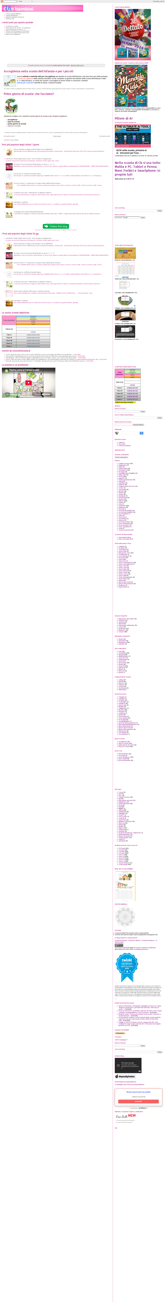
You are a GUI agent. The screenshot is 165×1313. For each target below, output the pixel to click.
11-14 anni (122, 848)
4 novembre (123, 549)
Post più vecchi (105, 136)
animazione (122, 811)
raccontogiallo (124, 514)
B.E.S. (120, 795)
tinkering (122, 689)
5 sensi (121, 792)
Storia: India (123, 575)
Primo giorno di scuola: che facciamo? (29, 93)
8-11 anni (12, 132)
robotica (121, 685)
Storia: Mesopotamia (125, 577)
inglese (121, 828)
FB (130, 179)
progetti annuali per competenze (130, 833)
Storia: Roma (123, 579)
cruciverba (122, 489)
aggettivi (122, 478)
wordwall (122, 841)
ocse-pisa (122, 755)
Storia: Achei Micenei (126, 564)
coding (121, 680)
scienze (121, 632)
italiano (121, 501)
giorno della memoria (126, 583)
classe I (34, 88)
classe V (51, 132)
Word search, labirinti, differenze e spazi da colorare (32, 291)
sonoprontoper (124, 837)
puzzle (121, 672)
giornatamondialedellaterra (128, 724)
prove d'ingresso (124, 757)
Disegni (121, 654)
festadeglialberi (124, 721)
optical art (122, 667)
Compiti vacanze (124, 463)
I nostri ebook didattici (13, 14)
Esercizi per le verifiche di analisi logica (27, 174)
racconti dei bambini (125, 510)
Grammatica (122, 470)
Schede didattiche (12, 15)
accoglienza (18, 88)
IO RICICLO (122, 620)
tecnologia (122, 688)
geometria (122, 640)
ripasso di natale (124, 836)
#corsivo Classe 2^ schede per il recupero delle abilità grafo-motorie (37, 183)
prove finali (123, 758)
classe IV (46, 132)
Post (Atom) (14, 140)
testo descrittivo (124, 522)
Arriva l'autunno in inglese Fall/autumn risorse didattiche (33, 149)
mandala (121, 831)
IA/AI (120, 805)
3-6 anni (6, 88)
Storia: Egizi (123, 569)
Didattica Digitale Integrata (15, 17)
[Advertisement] (56, 49)
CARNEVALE (122, 708)
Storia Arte (122, 561)
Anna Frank (122, 551)
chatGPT (121, 815)
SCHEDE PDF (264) (132, 390)
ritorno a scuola (70, 88)
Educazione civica (125, 553)
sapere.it (122, 442)
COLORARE (122, 653)
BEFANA (121, 706)
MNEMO (121, 808)
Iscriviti (138, 1101)
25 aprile (122, 548)
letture (121, 502)
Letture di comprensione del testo (17, 32)
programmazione (124, 834)
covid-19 (121, 818)
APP (120, 794)
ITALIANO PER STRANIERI (127, 473)
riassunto (122, 517)
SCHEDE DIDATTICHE (33, 334)
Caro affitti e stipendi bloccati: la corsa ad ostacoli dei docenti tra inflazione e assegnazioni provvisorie (41, 356)
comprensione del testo (127, 486)
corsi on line (123, 816)
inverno (121, 499)
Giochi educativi (47, 88)
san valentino (123, 734)
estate (121, 494)
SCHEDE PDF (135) (132, 399)
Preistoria (122, 557)
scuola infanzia (80, 88)
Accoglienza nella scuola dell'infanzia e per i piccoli (38, 71)
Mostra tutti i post (77, 65)
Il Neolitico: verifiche (21, 202)
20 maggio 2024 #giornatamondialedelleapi (28, 212)
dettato (121, 491)
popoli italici (123, 587)
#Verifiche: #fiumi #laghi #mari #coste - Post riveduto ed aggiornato (28, 159)
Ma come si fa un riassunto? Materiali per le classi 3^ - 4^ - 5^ (34, 164)
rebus (121, 515)
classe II (39, 88)
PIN (128, 179)
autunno (121, 484)
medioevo (122, 585)
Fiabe (120, 467)
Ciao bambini (9, 320)
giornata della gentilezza (127, 723)
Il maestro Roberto (148, 940)
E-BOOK (33, 332)
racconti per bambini (125, 512)
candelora (122, 713)
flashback (122, 496)
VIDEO (121, 810)
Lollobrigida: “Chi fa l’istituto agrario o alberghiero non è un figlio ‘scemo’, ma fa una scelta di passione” (41, 358)
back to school (27, 88)
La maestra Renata (121, 940)
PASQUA (121, 711)
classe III (40, 132)
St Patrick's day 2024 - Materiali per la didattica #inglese (33, 192)
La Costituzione (124, 556)
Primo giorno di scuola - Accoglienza (18, 28)
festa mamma (123, 718)
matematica (122, 642)
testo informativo (124, 523)
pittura (121, 669)
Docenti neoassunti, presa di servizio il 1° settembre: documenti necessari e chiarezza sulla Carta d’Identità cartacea (45, 361)
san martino (123, 518)
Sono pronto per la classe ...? (15, 29)
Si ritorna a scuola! (12, 26)
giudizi (121, 826)
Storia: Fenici (123, 572)
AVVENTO (122, 703)
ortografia (122, 505)
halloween (122, 731)
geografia (122, 628)
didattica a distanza (125, 821)
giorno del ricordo (125, 582)
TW (133, 179)
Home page (57, 136)
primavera (122, 507)
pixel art (121, 671)
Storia (121, 559)
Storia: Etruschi (124, 570)
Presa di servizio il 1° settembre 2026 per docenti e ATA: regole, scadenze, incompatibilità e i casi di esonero (140, 1011)
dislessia (122, 823)
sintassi (121, 520)
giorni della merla (125, 726)
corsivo (121, 488)
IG (126, 179)
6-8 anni (12, 88)
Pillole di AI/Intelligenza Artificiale (17, 31)
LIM (120, 807)
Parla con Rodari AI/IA (126, 539)
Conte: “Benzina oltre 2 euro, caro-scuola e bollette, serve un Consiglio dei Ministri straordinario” (39, 354)
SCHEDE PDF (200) (132, 396)
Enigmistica (122, 465)
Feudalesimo (123, 554)
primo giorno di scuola (58, 88)
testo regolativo (124, 527)
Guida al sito (10, 18)
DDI (120, 799)
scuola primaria (89, 88)
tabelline (122, 644)
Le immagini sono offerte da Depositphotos (129, 1084)
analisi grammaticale (126, 480)
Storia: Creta (123, 567)
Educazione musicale (126, 800)
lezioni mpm (123, 829)
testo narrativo (124, 525)
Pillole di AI (123, 118)
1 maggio (122, 697)
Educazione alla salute (126, 619)
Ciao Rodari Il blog (125, 537)
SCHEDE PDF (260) (132, 393)
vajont (121, 839)
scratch (121, 686)
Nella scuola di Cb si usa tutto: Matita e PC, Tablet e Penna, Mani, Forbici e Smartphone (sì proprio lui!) (138, 168)
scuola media (123, 864)
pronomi (121, 509)
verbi (120, 528)
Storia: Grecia (123, 574)
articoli (121, 481)
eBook (121, 492)
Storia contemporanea (126, 562)
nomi (120, 504)
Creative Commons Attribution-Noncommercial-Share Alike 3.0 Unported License (135, 948)
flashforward (123, 497)
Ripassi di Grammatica (13, 34)
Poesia (121, 476)
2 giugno (122, 546)
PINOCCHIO (122, 475)
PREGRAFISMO (123, 656)
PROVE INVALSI (123, 754)
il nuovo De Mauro (125, 445)
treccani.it (122, 444)
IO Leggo (122, 471)
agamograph (123, 659)
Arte (120, 651)
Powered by (134, 1108)
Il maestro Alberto (134, 940)
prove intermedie (124, 760)
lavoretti (122, 666)
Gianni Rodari (123, 468)
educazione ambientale (126, 625)
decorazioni (123, 663)
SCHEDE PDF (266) (132, 388)
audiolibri (122, 483)
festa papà (122, 719)
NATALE (121, 710)
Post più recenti (9, 136)
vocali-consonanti (125, 530)
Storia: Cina (122, 566)
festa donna (123, 716)
